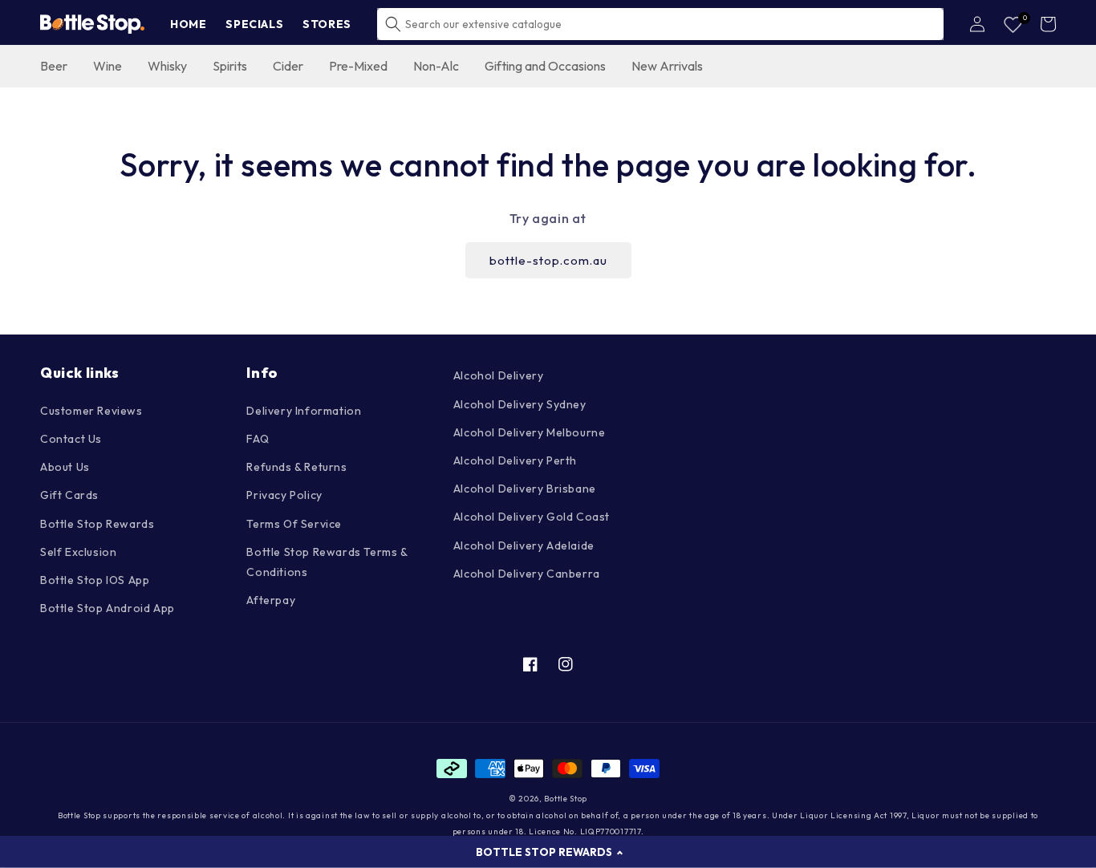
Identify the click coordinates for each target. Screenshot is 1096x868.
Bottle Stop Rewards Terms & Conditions (326, 562)
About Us (65, 467)
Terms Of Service (294, 524)
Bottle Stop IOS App (94, 580)
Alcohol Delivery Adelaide (524, 545)
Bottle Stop (565, 798)
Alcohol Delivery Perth (515, 460)
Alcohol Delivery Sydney (520, 404)
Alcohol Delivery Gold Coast (531, 516)
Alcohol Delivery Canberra (526, 573)
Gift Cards (69, 495)
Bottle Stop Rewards (97, 524)
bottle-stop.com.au (548, 260)
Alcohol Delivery (498, 375)
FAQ (257, 439)
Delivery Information (303, 411)
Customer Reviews (91, 411)
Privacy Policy (284, 495)
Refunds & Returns (296, 467)
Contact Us (71, 439)
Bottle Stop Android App (107, 608)
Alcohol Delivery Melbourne (529, 432)
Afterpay (270, 600)
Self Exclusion (78, 552)
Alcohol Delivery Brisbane (524, 488)
